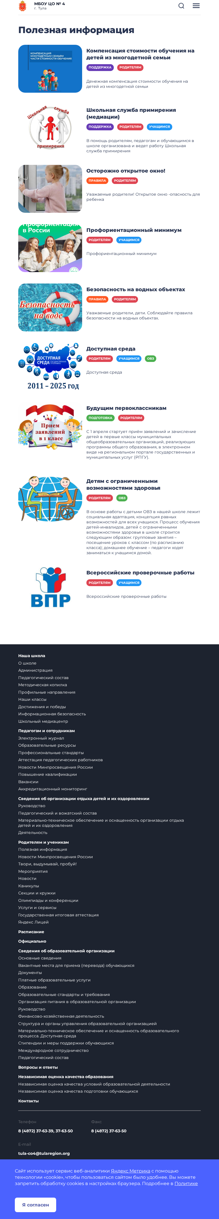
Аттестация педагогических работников (60, 759)
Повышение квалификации (47, 774)
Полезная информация (42, 849)
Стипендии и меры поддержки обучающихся (66, 1043)
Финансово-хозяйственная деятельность (61, 1016)
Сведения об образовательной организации (66, 951)
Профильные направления (46, 692)
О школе (27, 663)
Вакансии (28, 781)
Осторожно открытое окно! (125, 171)
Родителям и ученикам (43, 842)
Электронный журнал (41, 738)
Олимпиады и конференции (48, 900)
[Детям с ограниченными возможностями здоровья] (50, 498)
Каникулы (28, 885)
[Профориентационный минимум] (50, 247)
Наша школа (31, 655)
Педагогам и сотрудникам (46, 730)
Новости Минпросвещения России (55, 767)
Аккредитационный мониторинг (52, 788)
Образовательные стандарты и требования (64, 994)
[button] (181, 5)
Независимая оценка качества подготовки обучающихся (78, 1091)
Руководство (31, 805)
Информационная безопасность (52, 713)
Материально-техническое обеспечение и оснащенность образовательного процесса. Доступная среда (98, 1033)
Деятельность (32, 832)
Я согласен (35, 1205)
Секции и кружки (37, 893)
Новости (27, 878)
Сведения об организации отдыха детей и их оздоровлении (83, 798)
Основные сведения (39, 958)
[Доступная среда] (50, 366)
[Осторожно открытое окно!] (50, 188)
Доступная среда (110, 349)
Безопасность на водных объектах (135, 289)
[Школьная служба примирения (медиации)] (50, 127)
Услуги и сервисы (37, 907)
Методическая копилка (42, 684)
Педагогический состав (43, 677)
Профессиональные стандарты (51, 752)
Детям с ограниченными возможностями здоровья (123, 484)
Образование (32, 987)
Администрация (35, 670)
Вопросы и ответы (38, 1067)
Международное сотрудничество (53, 1050)
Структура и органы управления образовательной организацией (87, 1023)
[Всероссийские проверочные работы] (50, 590)
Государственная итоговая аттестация (58, 915)
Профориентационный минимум (134, 230)
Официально (32, 941)
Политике (186, 1183)
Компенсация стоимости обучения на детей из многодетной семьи (140, 54)
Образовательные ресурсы (47, 745)
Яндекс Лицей (33, 922)
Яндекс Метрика (130, 1171)
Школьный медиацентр (43, 721)
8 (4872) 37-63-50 (109, 1130)
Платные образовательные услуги (54, 980)
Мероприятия (33, 871)
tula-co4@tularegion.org (44, 1153)
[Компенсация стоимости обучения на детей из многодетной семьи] (50, 68)
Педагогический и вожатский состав (57, 813)
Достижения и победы (42, 706)
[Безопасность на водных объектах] (50, 306)
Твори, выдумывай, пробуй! (47, 863)
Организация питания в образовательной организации (77, 1001)
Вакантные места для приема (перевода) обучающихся (76, 965)
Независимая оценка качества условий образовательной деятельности (94, 1084)
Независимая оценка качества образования (65, 1076)
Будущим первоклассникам (126, 408)
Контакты (28, 1101)
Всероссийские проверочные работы (140, 573)
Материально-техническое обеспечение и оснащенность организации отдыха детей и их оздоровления (101, 823)
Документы (30, 972)
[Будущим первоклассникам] (50, 425)
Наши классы (32, 699)
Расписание (31, 932)
